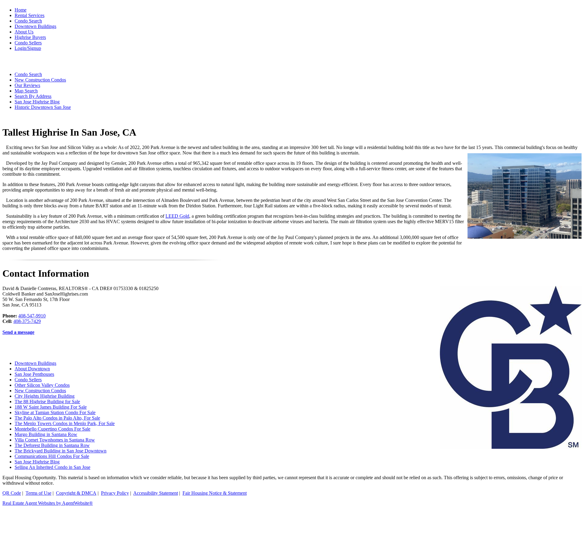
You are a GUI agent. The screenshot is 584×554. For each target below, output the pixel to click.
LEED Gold (177, 216)
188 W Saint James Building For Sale (51, 407)
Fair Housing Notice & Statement (214, 493)
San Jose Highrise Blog (37, 461)
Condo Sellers (28, 379)
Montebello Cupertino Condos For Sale (52, 428)
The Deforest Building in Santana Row (52, 445)
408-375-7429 (27, 321)
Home (20, 9)
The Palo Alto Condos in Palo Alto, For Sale (57, 418)
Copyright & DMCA (76, 493)
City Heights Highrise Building (45, 396)
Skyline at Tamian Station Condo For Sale (55, 412)
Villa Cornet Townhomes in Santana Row (55, 439)
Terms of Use (38, 493)
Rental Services (29, 15)
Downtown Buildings (35, 363)
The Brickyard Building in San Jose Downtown (60, 450)
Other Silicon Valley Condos (42, 385)
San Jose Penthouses (34, 374)
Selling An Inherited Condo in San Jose (52, 467)
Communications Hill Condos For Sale (52, 456)
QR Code (11, 493)
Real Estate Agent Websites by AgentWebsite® (47, 503)
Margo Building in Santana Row (46, 434)
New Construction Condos (40, 390)
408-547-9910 (32, 315)
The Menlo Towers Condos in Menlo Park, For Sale (65, 423)
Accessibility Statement (155, 493)
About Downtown (32, 368)
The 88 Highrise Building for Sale (47, 401)
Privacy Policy (115, 493)
